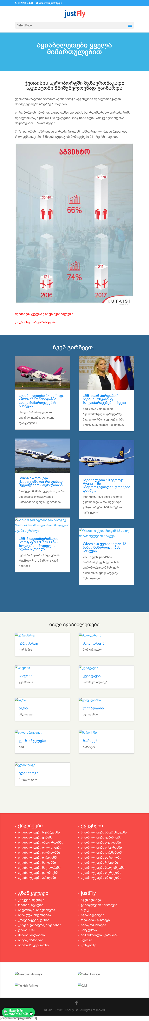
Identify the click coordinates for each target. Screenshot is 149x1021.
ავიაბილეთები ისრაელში (101, 857)
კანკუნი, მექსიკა (31, 900)
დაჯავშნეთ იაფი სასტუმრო (36, 322)
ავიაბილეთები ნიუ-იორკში (39, 867)
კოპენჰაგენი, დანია (33, 920)
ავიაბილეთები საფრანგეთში (104, 832)
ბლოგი (86, 940)
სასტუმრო (89, 930)
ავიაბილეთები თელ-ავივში (39, 847)
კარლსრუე (28, 643)
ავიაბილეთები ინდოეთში (101, 878)
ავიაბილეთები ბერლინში (38, 857)
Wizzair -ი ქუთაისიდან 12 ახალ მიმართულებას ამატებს (104, 547)
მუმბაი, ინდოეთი (31, 935)
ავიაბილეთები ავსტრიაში (101, 847)
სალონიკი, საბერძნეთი (36, 910)
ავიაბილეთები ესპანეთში (101, 837)
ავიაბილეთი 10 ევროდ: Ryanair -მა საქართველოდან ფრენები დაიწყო (106, 485)
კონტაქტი (88, 945)
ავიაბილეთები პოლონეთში (103, 867)
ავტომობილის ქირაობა (99, 935)
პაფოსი (25, 676)
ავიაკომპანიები (93, 925)
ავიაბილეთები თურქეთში (101, 873)
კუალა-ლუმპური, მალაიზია (39, 925)
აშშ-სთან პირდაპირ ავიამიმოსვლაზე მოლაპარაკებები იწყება (104, 399)
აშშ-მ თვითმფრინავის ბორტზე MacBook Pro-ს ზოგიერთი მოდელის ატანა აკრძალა (39, 544)
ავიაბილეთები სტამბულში (39, 832)
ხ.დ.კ (85, 910)
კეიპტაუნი (92, 676)
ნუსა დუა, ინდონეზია (34, 915)
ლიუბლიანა (93, 708)
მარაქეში (91, 741)
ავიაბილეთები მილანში (37, 862)
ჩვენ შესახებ (91, 900)
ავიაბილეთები (92, 915)
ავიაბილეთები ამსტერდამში (40, 842)
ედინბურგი (28, 773)
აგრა (23, 708)
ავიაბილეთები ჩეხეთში (99, 862)
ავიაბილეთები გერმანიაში (102, 852)
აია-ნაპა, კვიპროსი (33, 945)
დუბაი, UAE (27, 930)
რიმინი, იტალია (30, 905)
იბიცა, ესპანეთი (30, 940)
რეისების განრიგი (95, 920)
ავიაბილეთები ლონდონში (39, 852)
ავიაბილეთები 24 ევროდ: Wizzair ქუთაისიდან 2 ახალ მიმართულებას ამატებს (41, 401)
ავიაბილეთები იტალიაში (101, 842)
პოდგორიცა (93, 643)
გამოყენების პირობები (99, 905)
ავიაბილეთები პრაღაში (37, 878)
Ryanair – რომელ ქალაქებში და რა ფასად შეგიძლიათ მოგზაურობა (41, 481)
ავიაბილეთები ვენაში (35, 837)
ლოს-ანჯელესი (32, 741)
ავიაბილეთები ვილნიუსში (38, 873)
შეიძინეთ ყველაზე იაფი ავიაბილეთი (44, 314)
